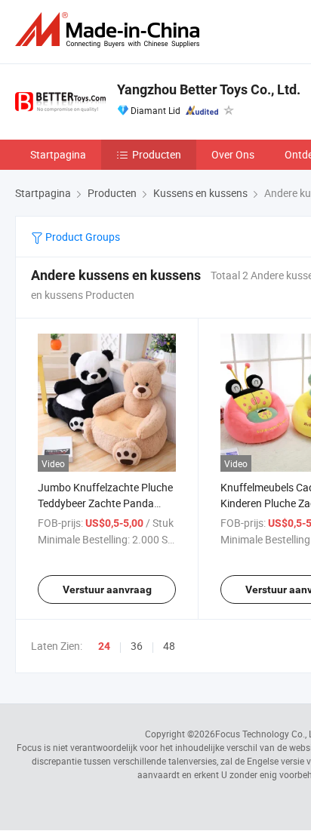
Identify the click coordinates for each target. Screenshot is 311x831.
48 (169, 646)
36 (137, 646)
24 (104, 646)
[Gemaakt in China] (110, 30)
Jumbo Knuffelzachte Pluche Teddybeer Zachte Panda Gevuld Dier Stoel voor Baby (105, 503)
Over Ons (232, 154)
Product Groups (81, 236)
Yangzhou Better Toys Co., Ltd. (208, 89)
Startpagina (58, 154)
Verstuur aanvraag (107, 589)
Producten (156, 154)
